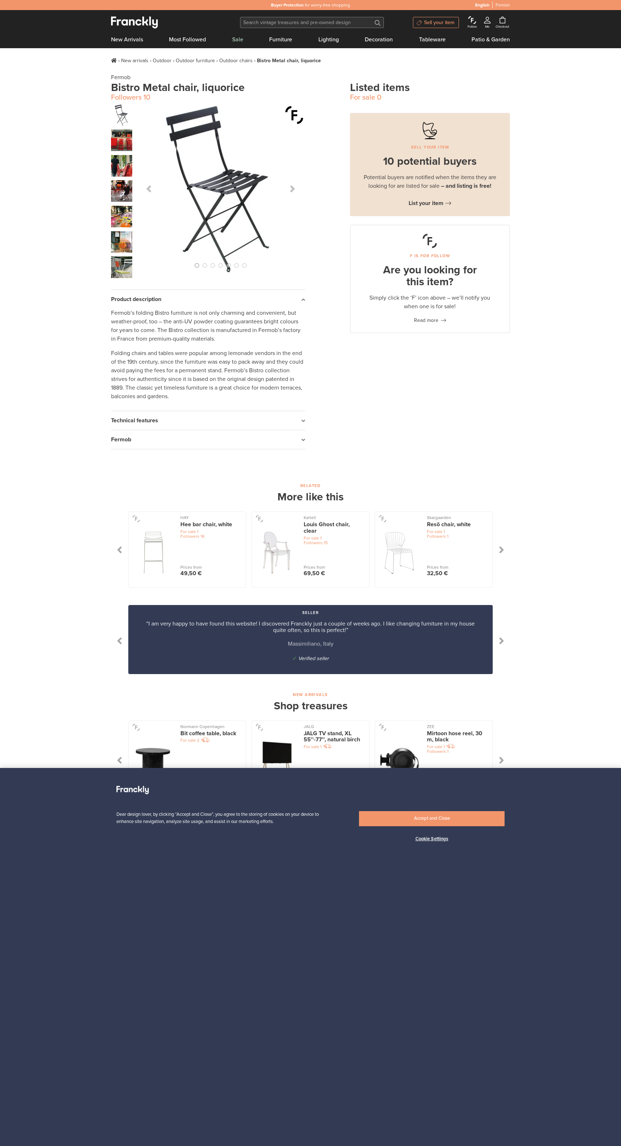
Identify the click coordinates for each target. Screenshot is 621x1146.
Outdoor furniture (195, 61)
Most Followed (187, 39)
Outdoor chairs (236, 61)
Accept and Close (432, 818)
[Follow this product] (294, 115)
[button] (149, 188)
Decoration (379, 39)
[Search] (378, 22)
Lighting (328, 39)
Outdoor (162, 61)
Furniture (280, 39)
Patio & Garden (491, 39)
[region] (310, 957)
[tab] (208, 299)
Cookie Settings (431, 838)
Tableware (432, 39)
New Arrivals (127, 39)
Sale (237, 39)
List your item (426, 203)
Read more (426, 320)
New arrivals (134, 61)
